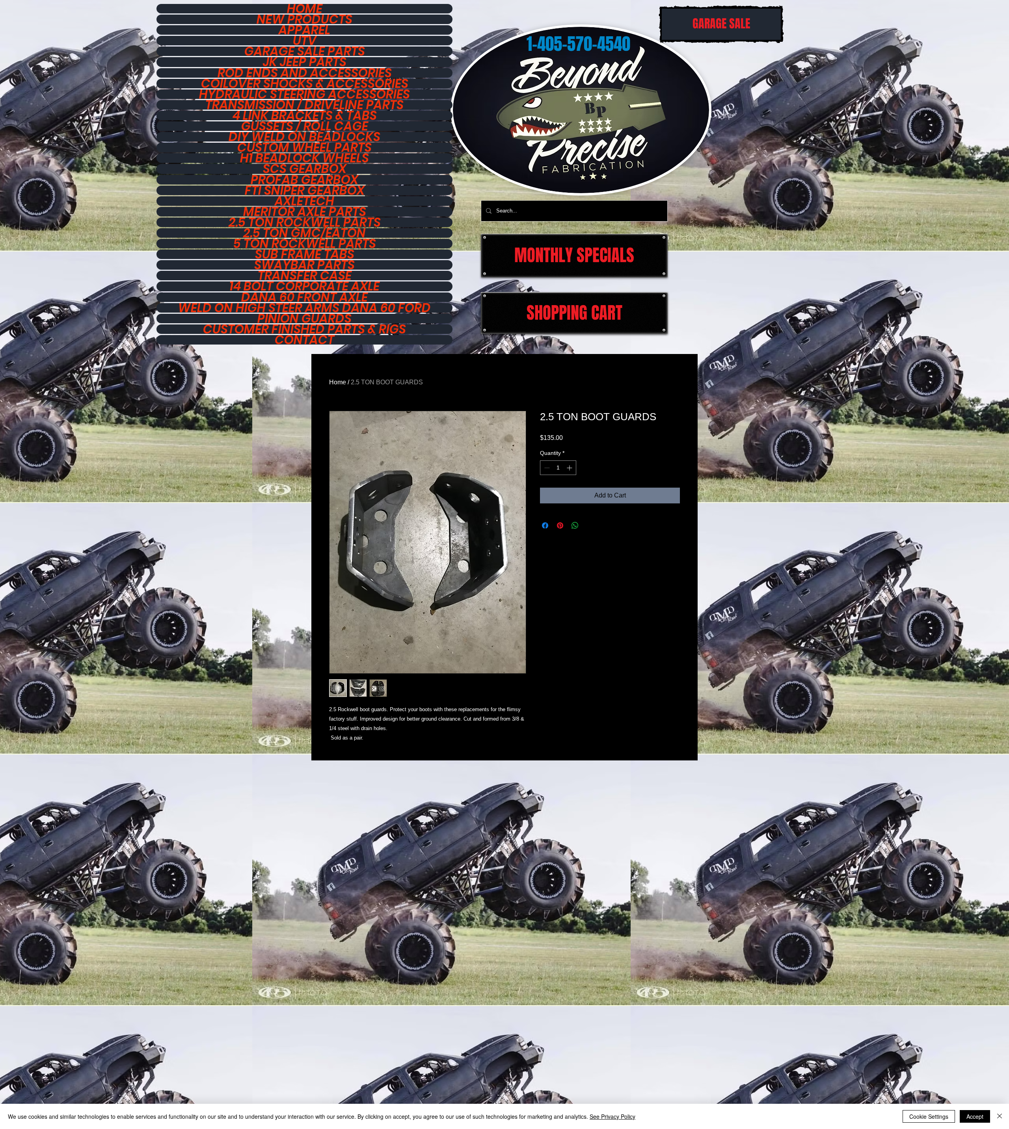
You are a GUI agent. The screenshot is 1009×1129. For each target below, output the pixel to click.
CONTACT (304, 340)
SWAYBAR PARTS (304, 265)
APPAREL (304, 30)
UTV (304, 40)
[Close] (999, 1116)
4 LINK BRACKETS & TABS (305, 115)
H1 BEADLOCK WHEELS (304, 158)
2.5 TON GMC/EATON (304, 233)
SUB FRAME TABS (304, 254)
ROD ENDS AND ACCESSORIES (305, 73)
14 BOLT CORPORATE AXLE (304, 286)
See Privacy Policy (612, 1116)
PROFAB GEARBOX (304, 179)
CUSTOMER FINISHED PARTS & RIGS (304, 329)
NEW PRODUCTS (304, 19)
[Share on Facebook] (545, 525)
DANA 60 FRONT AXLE (304, 297)
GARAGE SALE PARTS (304, 51)
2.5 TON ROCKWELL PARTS (305, 222)
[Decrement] (546, 468)
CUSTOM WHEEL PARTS (304, 147)
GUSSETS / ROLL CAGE (304, 126)
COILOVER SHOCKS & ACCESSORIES (304, 83)
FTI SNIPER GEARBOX (305, 190)
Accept (974, 1116)
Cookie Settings (928, 1116)
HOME (304, 8)
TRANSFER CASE (305, 275)
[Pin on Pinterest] (560, 525)
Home (337, 382)
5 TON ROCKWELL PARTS (304, 243)
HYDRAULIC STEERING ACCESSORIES (304, 94)
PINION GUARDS (304, 318)
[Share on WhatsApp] (575, 525)
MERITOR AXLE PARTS (304, 211)
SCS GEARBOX (304, 168)
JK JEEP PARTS (304, 62)
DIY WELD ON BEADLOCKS (304, 137)
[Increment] (570, 468)
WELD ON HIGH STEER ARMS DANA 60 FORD (304, 308)
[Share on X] (590, 525)
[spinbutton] (558, 468)
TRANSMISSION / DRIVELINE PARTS (304, 105)
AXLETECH (304, 201)
